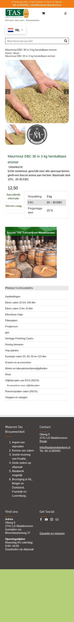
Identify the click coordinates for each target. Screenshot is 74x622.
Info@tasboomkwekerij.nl (55, 447)
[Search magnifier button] (66, 41)
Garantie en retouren (52, 533)
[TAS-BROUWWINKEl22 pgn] (17, 9)
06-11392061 (21, 5)
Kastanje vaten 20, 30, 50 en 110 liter (25, 356)
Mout (8, 374)
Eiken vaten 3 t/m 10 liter (19, 308)
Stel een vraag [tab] (13, 205)
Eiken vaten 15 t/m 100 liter (20, 302)
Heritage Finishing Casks (19, 338)
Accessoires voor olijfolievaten (23, 385)
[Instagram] (51, 519)
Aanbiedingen (12, 296)
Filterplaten (11, 320)
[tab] (13, 211)
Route (43, 441)
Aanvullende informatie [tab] (13, 196)
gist (7, 332)
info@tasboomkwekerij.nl (45, 5)
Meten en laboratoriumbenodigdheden (26, 368)
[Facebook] (41, 519)
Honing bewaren (14, 344)
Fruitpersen (11, 326)
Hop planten (12, 350)
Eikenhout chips (14, 314)
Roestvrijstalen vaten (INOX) (21, 391)
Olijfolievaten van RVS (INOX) (22, 380)
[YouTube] (46, 519)
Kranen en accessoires (18, 362)
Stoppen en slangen (16, 397)
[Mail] (57, 519)
